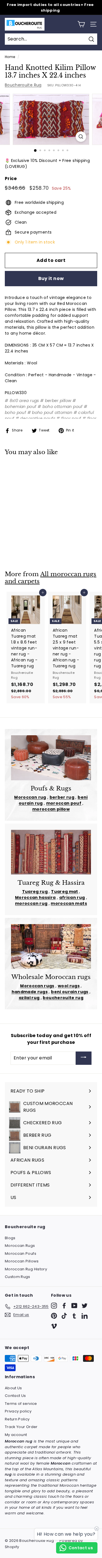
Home (10, 57)
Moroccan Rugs (20, 1245)
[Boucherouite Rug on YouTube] (74, 1306)
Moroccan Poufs (20, 1253)
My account (16, 1434)
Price (11, 178)
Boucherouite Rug (23, 85)
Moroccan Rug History (26, 1269)
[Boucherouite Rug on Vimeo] (54, 1326)
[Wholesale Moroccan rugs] (51, 946)
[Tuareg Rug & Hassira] (51, 852)
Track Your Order (21, 1426)
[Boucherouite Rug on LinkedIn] (85, 1316)
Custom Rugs (17, 1276)
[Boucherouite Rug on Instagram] (54, 1306)
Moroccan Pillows (22, 1261)
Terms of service (21, 1403)
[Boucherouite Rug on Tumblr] (74, 1316)
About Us (13, 1388)
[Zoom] (81, 136)
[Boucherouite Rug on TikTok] (64, 1316)
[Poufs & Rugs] (51, 757)
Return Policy (17, 1419)
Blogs (10, 1238)
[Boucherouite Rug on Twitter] (85, 1306)
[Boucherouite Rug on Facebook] (64, 1306)
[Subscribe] (84, 1058)
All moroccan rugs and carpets (50, 577)
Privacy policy (18, 1411)
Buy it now (51, 278)
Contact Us (15, 1395)
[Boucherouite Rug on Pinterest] (54, 1316)
